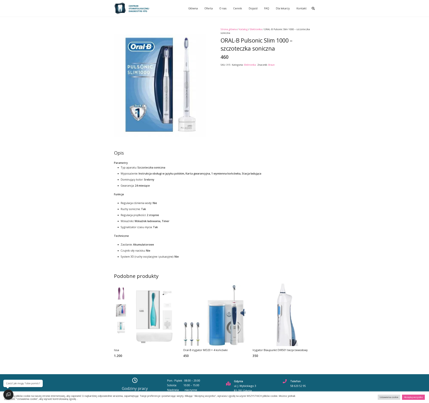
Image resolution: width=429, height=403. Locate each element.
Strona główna (229, 29)
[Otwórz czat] (8, 395)
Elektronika (256, 29)
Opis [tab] (119, 153)
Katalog (243, 29)
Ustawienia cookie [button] (389, 397)
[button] (313, 8)
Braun (271, 64)
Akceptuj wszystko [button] (413, 397)
